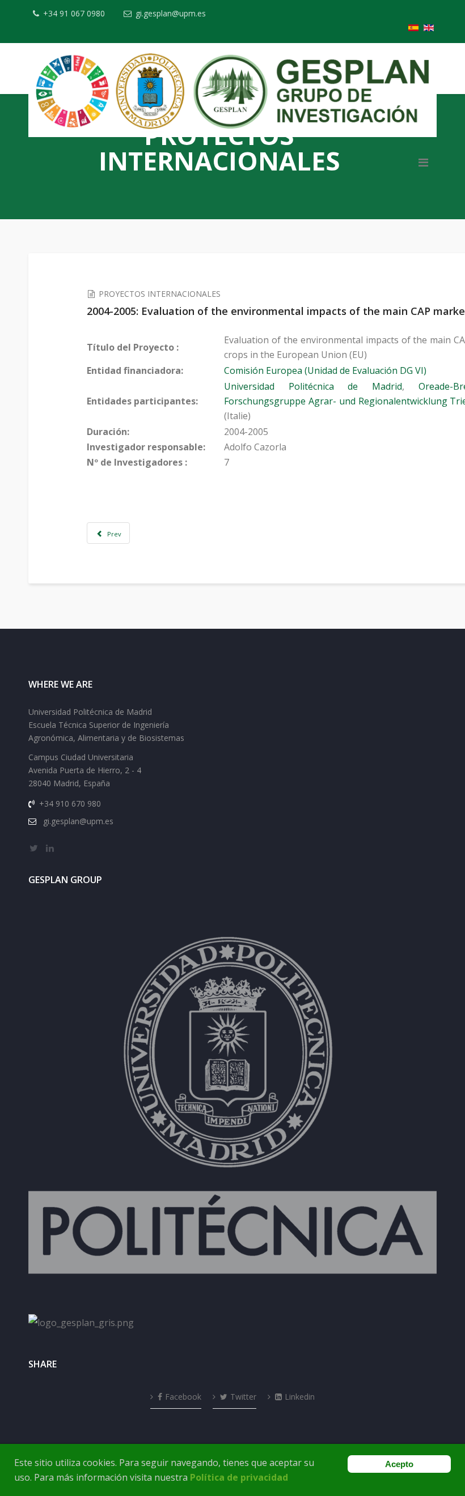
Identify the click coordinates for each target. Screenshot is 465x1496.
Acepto (399, 1464)
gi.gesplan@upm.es (171, 13)
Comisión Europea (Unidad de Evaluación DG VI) (325, 370)
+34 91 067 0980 (74, 13)
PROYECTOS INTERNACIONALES (160, 293)
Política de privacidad (239, 1477)
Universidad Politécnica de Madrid (313, 386)
